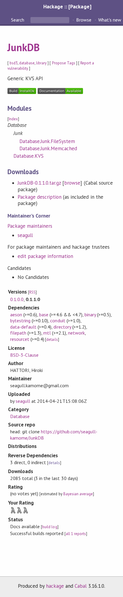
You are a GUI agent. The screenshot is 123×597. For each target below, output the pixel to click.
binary (90, 315)
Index (13, 118)
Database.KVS (28, 156)
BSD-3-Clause (24, 355)
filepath (18, 333)
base (43, 315)
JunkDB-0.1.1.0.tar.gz (39, 183)
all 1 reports (76, 533)
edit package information (45, 256)
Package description (39, 197)
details (52, 339)
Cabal (81, 586)
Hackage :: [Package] (67, 6)
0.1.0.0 (17, 299)
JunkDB (23, 47)
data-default (23, 327)
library (41, 63)
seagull (25, 235)
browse (72, 183)
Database (20, 416)
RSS (32, 292)
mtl (47, 333)
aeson (16, 315)
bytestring (20, 320)
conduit (57, 320)
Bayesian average (78, 493)
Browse (83, 20)
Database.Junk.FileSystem (47, 141)
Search (18, 20)
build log (49, 526)
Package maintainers (29, 226)
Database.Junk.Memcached (48, 148)
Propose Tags (63, 63)
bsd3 (14, 63)
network (76, 333)
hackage (55, 586)
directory (62, 327)
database (27, 63)
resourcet (19, 339)
